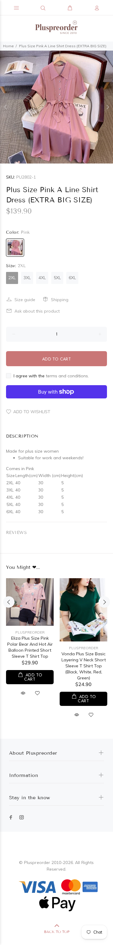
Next (107, 107)
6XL (72, 277)
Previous (5, 107)
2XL (12, 277)
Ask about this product (37, 311)
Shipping (59, 299)
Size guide (24, 299)
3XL (27, 277)
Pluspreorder (30, 632)
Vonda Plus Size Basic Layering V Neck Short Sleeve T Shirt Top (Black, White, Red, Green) (83, 666)
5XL (57, 277)
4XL (42, 277)
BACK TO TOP (56, 931)
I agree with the (51, 376)
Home (8, 46)
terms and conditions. (67, 376)
